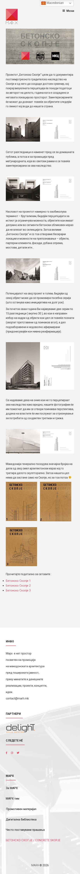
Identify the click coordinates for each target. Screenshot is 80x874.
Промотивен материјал (21, 809)
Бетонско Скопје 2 (18, 585)
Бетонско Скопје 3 (18, 590)
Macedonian (55, 2)
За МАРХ (12, 788)
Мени (70, 10)
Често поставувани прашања (25, 830)
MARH (35, 865)
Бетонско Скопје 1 (18, 580)
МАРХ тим (12, 798)
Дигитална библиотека (21, 819)
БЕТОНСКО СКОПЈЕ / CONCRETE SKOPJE (33, 840)
